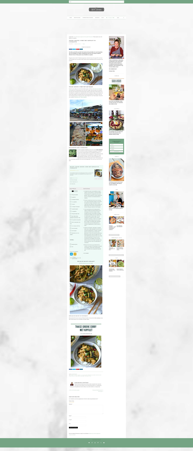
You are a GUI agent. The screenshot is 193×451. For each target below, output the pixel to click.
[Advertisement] (96, 27)
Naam (70, 415)
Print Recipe (98, 178)
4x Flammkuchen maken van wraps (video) (120, 248)
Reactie (70, 404)
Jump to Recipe (86, 47)
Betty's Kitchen (96, 9)
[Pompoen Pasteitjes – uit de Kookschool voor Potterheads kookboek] (112, 220)
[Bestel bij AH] (71, 254)
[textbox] (93, 222)
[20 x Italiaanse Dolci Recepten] (120, 220)
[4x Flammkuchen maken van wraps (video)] (120, 246)
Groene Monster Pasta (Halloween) (120, 269)
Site (69, 423)
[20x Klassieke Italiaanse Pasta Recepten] (112, 263)
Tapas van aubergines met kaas (112, 248)
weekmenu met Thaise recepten (80, 97)
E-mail (70, 419)
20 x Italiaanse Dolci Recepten (119, 226)
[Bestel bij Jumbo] (75, 254)
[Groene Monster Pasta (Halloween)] (120, 263)
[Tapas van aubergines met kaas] (112, 246)
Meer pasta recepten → (114, 276)
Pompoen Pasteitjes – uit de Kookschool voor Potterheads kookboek (112, 227)
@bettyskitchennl (86, 263)
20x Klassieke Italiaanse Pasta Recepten (112, 270)
